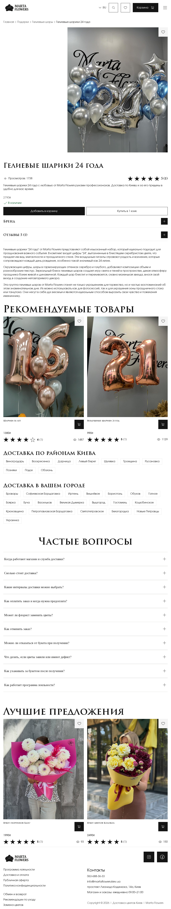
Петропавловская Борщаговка (52, 511)
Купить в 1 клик (127, 211)
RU (104, 7)
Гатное (152, 493)
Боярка (11, 502)
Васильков (45, 502)
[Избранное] (125, 7)
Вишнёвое (93, 493)
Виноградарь (15, 461)
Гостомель (120, 502)
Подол (29, 470)
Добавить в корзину (44, 211)
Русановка (152, 461)
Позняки (11, 470)
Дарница (64, 461)
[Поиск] (113, 7)
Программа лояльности (19, 869)
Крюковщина (15, 511)
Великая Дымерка (72, 502)
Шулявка (109, 461)
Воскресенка (41, 461)
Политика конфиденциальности (24, 885)
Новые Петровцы (148, 511)
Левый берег (87, 461)
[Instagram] (149, 857)
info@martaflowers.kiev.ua (103, 881)
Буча (27, 502)
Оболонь (47, 470)
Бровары (12, 493)
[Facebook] (162, 857)
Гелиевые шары (42, 22)
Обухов (135, 493)
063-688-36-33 (96, 876)
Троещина (130, 461)
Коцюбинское (144, 502)
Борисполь (115, 493)
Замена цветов (13, 905)
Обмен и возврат (15, 894)
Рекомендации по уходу (19, 899)
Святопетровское (92, 511)
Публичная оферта (16, 880)
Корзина (142, 7)
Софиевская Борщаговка (43, 493)
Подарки (23, 22)
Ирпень (73, 493)
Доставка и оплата (16, 875)
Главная (8, 22)
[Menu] (165, 7)
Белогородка (120, 511)
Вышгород (98, 502)
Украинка (12, 520)
